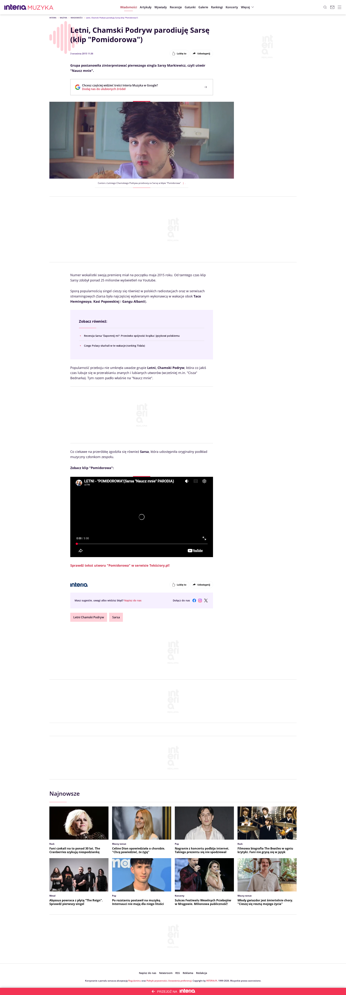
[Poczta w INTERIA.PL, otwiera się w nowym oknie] (332, 7)
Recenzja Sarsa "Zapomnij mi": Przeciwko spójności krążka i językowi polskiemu (132, 335)
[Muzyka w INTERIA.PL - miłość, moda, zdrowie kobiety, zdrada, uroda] (40, 7)
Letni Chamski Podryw (88, 617)
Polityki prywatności (157, 980)
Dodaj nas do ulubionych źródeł (120, 89)
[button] (190, 7)
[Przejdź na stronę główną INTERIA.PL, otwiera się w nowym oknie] (15, 7)
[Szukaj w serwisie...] (325, 7)
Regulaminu (134, 980)
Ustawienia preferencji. (180, 980)
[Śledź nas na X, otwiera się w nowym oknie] (206, 600)
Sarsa (116, 617)
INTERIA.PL (212, 980)
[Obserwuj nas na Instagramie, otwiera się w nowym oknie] (200, 600)
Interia (52, 17)
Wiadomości (77, 17)
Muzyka (63, 17)
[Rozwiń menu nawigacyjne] (339, 7)
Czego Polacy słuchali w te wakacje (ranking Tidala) (114, 345)
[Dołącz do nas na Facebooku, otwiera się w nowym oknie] (194, 600)
